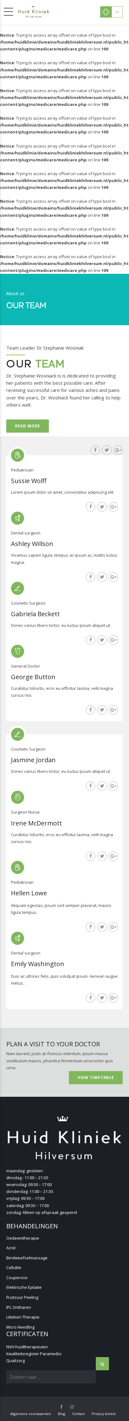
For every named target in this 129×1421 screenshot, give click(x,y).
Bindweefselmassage (27, 1258)
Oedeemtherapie (22, 1238)
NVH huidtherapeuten (27, 1347)
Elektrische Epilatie (24, 1287)
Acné (11, 1248)
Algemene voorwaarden (30, 1413)
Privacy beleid (104, 1413)
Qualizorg (15, 1360)
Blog (61, 1413)
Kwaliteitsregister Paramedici (33, 1353)
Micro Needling (20, 1327)
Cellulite (13, 1267)
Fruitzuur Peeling (22, 1297)
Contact (78, 1413)
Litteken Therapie (22, 1317)
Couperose (17, 1277)
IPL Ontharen (18, 1307)
